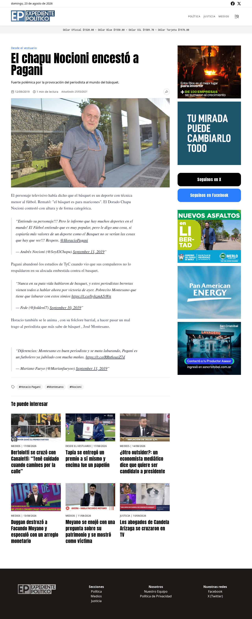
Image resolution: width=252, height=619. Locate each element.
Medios (224, 16)
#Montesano (55, 387)
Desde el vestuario (24, 48)
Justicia (209, 16)
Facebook (215, 591)
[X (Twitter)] (239, 4)
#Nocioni (76, 387)
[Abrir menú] (236, 16)
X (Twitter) (215, 596)
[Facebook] (233, 4)
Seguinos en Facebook (209, 195)
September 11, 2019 (88, 251)
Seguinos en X (209, 179)
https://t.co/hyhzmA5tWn (91, 295)
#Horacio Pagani (30, 387)
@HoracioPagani (74, 240)
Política (194, 16)
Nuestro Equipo (156, 591)
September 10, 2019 (65, 307)
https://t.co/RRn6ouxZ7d (105, 356)
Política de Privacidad (156, 596)
